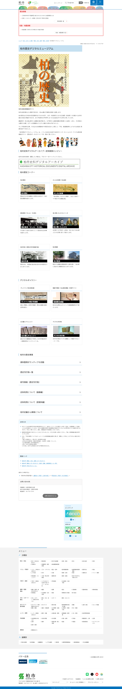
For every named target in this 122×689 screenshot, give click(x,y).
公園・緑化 (85, 604)
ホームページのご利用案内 (77, 682)
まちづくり (44, 604)
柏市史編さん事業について (31, 412)
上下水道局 (49, 642)
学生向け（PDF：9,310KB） (60, 475)
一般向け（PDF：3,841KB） (41, 475)
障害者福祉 (95, 589)
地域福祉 (33, 592)
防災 (73, 561)
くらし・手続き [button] (24, 569)
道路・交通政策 (45, 607)
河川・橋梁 (74, 607)
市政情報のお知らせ (35, 619)
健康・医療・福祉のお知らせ (35, 590)
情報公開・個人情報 (55, 622)
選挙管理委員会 (66, 642)
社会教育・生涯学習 (65, 582)
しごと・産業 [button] (23, 613)
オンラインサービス (96, 622)
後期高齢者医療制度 (76, 570)
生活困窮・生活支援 (45, 593)
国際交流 (54, 575)
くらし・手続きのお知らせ (35, 570)
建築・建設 (34, 607)
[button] (100, 2)
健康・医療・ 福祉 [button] (23, 590)
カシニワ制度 (96, 604)
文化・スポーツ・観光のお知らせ (35, 599)
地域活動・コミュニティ (35, 576)
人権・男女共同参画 (45, 576)
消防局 (57, 642)
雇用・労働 (44, 613)
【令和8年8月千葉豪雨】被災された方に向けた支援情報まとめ (38, 15)
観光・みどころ (65, 598)
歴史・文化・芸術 (38, 40)
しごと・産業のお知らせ (35, 614)
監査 (63, 621)
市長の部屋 (44, 618)
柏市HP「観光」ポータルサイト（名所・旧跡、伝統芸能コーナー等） (40, 463)
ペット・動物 (96, 572)
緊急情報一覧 (60, 21)
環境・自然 (64, 572)
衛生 (63, 589)
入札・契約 (74, 613)
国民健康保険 (65, 569)
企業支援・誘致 (55, 613)
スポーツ (54, 598)
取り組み (74, 592)
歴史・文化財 (46, 40)
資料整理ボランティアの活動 (32, 362)
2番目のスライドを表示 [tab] (74, 519)
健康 (43, 589)
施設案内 (78, 679)
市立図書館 (86, 642)
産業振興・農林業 (65, 614)
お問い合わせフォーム (50, 495)
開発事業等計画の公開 (65, 605)
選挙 (43, 621)
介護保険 (74, 589)
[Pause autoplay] (71, 519)
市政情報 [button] (22, 618)
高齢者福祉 (85, 589)
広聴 (32, 621)
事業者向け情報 (65, 592)
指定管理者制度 (86, 613)
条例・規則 (34, 624)
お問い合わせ (100, 679)
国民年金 (84, 569)
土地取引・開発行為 (65, 608)
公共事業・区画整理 (55, 608)
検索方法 (87, 2)
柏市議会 (32, 642)
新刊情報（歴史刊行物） (30, 382)
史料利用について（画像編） (32, 392)
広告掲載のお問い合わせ (97, 657)
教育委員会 (85, 621)
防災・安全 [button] (23, 561)
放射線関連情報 (55, 564)
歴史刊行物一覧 (26, 372)
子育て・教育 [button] (23, 581)
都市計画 (54, 604)
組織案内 (40, 642)
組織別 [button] (24, 637)
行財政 (73, 618)
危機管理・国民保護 (45, 565)
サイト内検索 (66, 2)
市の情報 (54, 618)
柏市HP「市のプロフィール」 (29, 465)
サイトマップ (55, 682)
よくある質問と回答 (89, 679)
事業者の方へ (34, 630)
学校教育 (54, 581)
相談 (73, 572)
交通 (53, 572)
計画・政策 (64, 618)
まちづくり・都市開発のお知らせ (35, 605)
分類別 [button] (24, 555)
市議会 (73, 621)
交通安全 (33, 564)
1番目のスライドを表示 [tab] (73, 519)
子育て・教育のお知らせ (35, 582)
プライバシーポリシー (93, 682)
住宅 (43, 572)
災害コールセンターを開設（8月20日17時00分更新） (35, 18)
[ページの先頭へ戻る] (100, 669)
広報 (94, 618)
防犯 (94, 561)
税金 (94, 569)
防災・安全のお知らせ (35, 562)
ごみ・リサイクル (46, 569)
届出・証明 (54, 569)
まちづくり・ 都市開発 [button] (23, 605)
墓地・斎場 (64, 575)
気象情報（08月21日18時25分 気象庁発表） (33, 29)
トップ (20, 40)
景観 (73, 604)
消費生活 (84, 572)
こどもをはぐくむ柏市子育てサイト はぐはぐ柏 (45, 583)
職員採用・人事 (86, 618)
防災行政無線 (55, 561)
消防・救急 (64, 561)
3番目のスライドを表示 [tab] (75, 536)
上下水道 (33, 572)
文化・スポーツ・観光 (28, 40)
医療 (53, 589)
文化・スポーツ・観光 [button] (25, 598)
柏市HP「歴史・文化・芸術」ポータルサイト (33, 460)
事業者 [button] (22, 629)
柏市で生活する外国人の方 (76, 576)
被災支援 (84, 561)
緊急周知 (44, 561)
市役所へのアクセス (68, 679)
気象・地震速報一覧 (61, 32)
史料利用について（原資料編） (33, 402)
